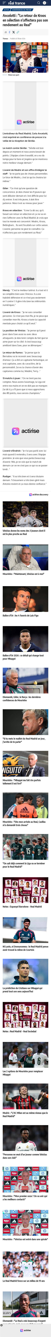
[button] (5, 3)
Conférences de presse (22, 10)
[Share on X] (14, 32)
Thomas (5, 39)
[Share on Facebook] (9, 32)
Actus (6, 10)
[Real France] (18, 3)
